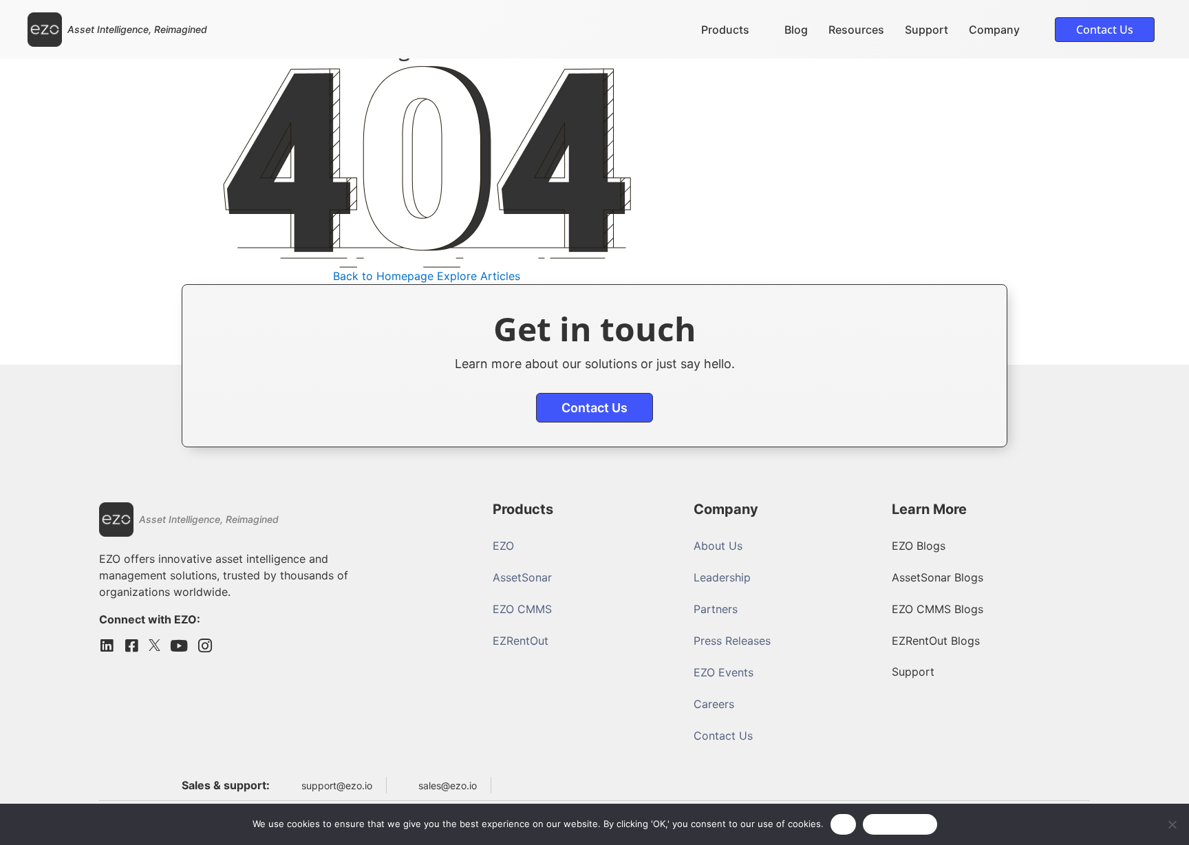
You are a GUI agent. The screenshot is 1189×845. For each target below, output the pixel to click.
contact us (594, 407)
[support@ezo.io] (288, 785)
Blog (796, 29)
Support (926, 29)
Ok (843, 823)
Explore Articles (478, 276)
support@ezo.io (336, 785)
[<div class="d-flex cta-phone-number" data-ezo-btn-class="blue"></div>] (510, 782)
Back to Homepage (383, 276)
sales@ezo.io (447, 785)
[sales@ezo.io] (405, 785)
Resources (856, 29)
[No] (1172, 824)
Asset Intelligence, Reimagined (137, 29)
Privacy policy (900, 823)
